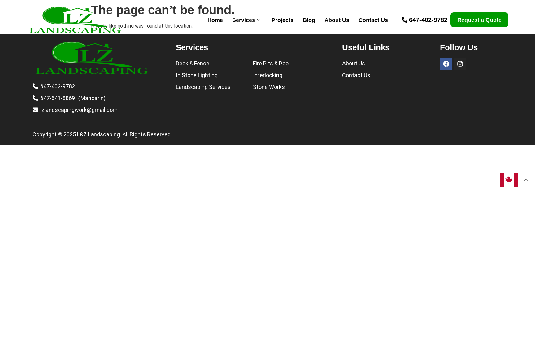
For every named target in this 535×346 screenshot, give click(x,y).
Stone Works (269, 87)
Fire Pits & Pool (271, 63)
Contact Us (373, 20)
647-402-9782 (428, 19)
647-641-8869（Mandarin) (73, 98)
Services (243, 20)
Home (215, 20)
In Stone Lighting (197, 75)
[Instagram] (460, 64)
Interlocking (267, 75)
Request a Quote (479, 20)
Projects (283, 20)
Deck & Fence (192, 63)
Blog (309, 20)
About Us (336, 20)
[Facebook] (446, 64)
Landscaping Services (203, 87)
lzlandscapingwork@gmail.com (79, 110)
